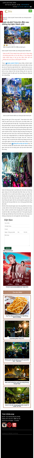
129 (17, 47)
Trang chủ (4, 17)
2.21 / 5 (13, 47)
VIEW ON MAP (24, 4)
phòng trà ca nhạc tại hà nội (20, 143)
